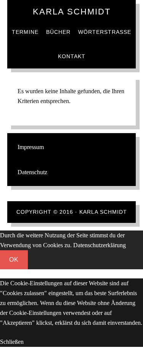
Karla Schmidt (72, 11)
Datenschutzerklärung (99, 245)
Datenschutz (32, 172)
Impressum (31, 147)
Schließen (12, 342)
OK (14, 259)
